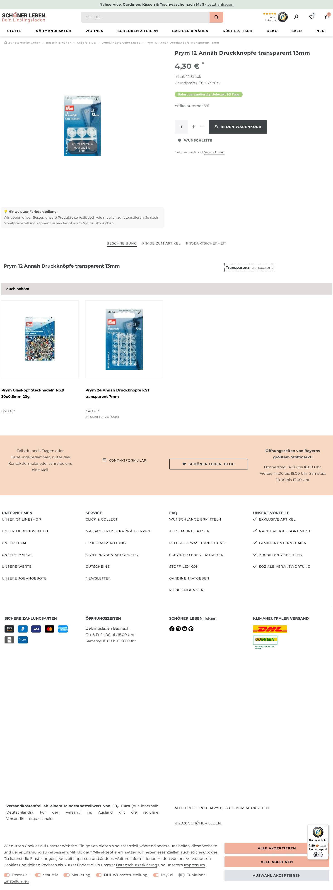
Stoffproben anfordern (112, 555)
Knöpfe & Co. (86, 42)
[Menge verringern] (202, 127)
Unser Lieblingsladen (25, 531)
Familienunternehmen (283, 543)
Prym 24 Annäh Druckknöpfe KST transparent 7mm (117, 393)
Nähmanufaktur (53, 31)
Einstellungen (16, 881)
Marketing (81, 875)
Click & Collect (102, 519)
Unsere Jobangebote (24, 578)
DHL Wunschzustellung (125, 875)
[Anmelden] (296, 17)
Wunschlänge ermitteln (195, 519)
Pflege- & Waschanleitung (197, 543)
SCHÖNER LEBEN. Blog (212, 464)
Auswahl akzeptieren (277, 875)
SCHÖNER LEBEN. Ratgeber (196, 555)
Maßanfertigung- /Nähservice (118, 531)
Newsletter (98, 578)
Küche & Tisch (238, 31)
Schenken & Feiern (138, 31)
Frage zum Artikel (161, 243)
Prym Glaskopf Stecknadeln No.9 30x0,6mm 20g (32, 393)
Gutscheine (98, 567)
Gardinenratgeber (189, 578)
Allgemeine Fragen (189, 531)
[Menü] (325, 827)
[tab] (122, 243)
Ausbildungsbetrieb (280, 555)
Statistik (50, 875)
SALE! (297, 31)
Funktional (196, 875)
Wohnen (94, 31)
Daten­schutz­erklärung (136, 865)
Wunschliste (198, 140)
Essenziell (20, 875)
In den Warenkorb (241, 127)
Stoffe (14, 31)
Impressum (194, 865)
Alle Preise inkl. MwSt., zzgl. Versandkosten (222, 808)
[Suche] (216, 17)
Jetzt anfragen (221, 4)
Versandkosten (214, 152)
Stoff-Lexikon (184, 567)
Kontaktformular (127, 460)
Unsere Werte (17, 567)
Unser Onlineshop (21, 519)
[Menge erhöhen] (194, 127)
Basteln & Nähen (190, 31)
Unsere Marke (17, 555)
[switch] (318, 854)
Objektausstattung (106, 543)
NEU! (321, 31)
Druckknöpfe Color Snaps (120, 42)
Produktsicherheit (206, 243)
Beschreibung (122, 243)
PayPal (167, 875)
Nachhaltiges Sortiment (285, 531)
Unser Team (14, 543)
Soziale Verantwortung (284, 567)
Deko (272, 31)
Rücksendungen (186, 590)
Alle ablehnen (277, 862)
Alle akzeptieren (277, 848)
